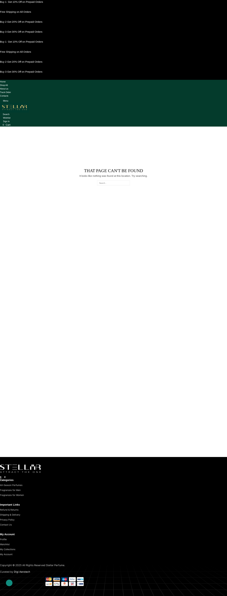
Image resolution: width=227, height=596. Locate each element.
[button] (4, 101)
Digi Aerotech (22, 571)
